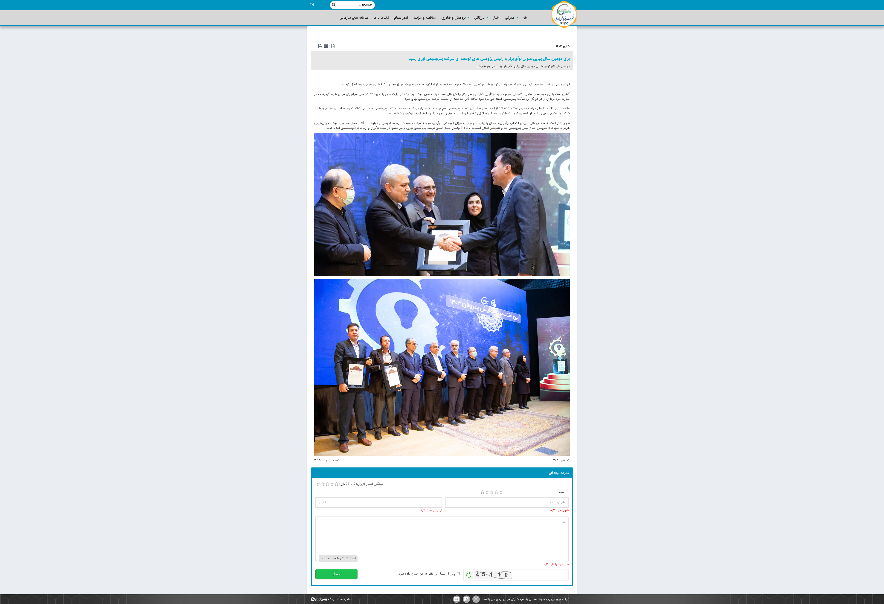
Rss (466, 599)
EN (312, 5)
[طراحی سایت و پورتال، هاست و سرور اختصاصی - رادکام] (319, 599)
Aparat (456, 599)
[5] (501, 492)
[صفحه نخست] (524, 17)
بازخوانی (469, 573)
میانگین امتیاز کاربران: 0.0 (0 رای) (361, 483)
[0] (318, 484)
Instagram (476, 599)
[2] (487, 492)
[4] (496, 492)
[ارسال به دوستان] (327, 46)
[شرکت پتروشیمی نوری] (564, 14)
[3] (492, 492)
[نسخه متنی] (321, 46)
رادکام (331, 599)
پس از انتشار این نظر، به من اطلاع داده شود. (426, 573)
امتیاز (562, 492)
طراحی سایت (344, 599)
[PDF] (334, 46)
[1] (482, 492)
